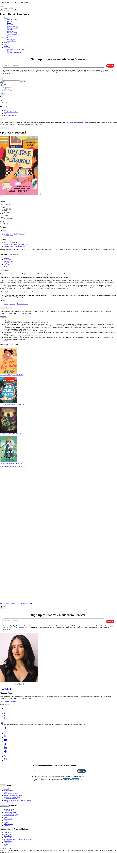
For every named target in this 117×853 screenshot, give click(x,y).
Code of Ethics (8, 837)
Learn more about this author (8, 701)
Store (5, 44)
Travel (9, 36)
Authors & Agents (9, 809)
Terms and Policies (6, 829)
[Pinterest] (5, 752)
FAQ (5, 820)
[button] (40, 194)
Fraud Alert (7, 842)
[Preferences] (2, 86)
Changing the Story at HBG (12, 797)
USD (5, 90)
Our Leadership (8, 790)
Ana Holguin (6, 204)
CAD (11, 90)
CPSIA (6, 844)
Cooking (9, 21)
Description (4, 270)
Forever (6, 215)
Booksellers (7, 825)
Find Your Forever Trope (11, 112)
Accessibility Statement (10, 798)
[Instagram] (5, 737)
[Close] (1, 196)
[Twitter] (5, 733)
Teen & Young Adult (13, 34)
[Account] (2, 94)
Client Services (8, 810)
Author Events (11, 41)
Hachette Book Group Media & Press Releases (17, 800)
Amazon (6, 258)
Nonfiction (10, 29)
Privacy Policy (8, 834)
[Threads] (5, 756)
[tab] (58, 119)
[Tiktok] (5, 745)
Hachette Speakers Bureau (11, 815)
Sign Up (110, 65)
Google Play (7, 263)
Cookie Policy (69, 122)
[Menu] (2, 6)
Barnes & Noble (8, 261)
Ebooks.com (7, 264)
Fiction (9, 23)
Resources (4, 805)
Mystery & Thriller (12, 28)
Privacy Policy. (82, 122)
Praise (2, 317)
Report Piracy (8, 841)
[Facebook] (5, 729)
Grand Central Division (10, 115)
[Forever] (6, 102)
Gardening (10, 24)
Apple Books (7, 259)
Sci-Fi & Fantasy (12, 32)
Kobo (5, 266)
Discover (6, 42)
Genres (6, 18)
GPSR (5, 846)
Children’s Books (12, 19)
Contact (6, 113)
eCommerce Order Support (11, 814)
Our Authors (11, 39)
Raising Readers (8, 824)
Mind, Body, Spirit (12, 26)
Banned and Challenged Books (13, 795)
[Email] (5, 760)
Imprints (6, 46)
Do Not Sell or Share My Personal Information (17, 839)
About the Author (5, 308)
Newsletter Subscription (10, 794)
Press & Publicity (9, 802)
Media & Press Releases (14, 52)
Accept (2, 127)
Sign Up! (5, 84)
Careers (9, 51)
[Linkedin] (5, 749)
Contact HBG (8, 819)
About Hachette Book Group (15, 49)
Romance (10, 31)
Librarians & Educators (10, 812)
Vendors (6, 822)
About (5, 110)
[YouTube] (5, 741)
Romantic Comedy (22, 304)
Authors (6, 37)
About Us (6, 47)
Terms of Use (7, 832)
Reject (7, 127)
